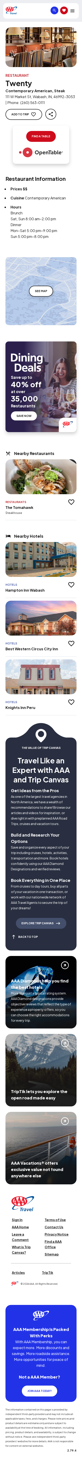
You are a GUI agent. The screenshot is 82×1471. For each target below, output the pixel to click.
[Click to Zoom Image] (41, 47)
